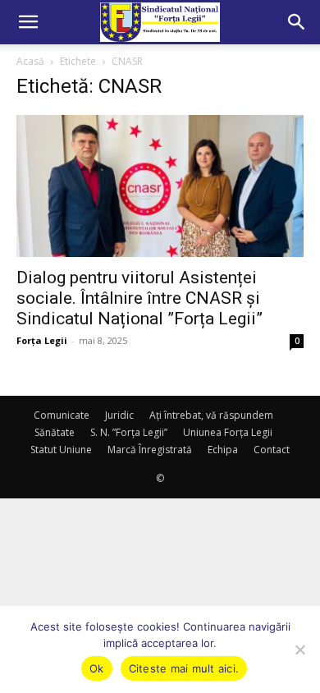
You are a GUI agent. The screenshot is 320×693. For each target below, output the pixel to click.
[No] (299, 649)
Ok (96, 668)
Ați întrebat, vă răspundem (211, 415)
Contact (272, 450)
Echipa (223, 450)
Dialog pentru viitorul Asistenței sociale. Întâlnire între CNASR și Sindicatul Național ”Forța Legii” (139, 298)
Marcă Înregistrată (149, 450)
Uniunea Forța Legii (227, 432)
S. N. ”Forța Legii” (128, 432)
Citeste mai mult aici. (184, 668)
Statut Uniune (61, 450)
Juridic (119, 415)
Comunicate (61, 415)
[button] (28, 22)
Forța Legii (41, 340)
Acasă (30, 61)
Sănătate (54, 432)
